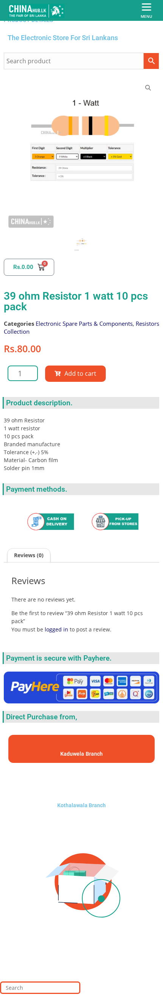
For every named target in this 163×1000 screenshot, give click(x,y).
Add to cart (80, 373)
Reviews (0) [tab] (29, 555)
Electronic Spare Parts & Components (84, 323)
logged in (56, 629)
